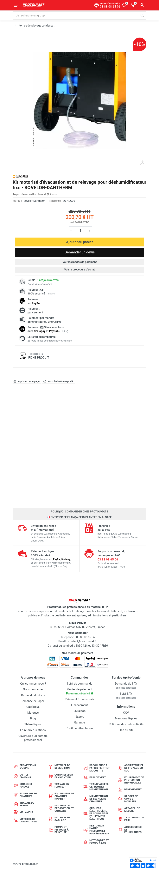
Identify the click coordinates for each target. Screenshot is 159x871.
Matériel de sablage (62, 819)
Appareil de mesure (132, 809)
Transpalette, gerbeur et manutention (99, 787)
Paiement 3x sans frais (79, 699)
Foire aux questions (33, 730)
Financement (79, 705)
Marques (33, 712)
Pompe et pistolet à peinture (61, 830)
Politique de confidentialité (126, 724)
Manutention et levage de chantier (98, 799)
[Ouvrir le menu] (16, 5)
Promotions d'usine (28, 766)
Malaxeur (26, 812)
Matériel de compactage (28, 820)
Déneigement (133, 789)
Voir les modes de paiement (79, 261)
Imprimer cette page (28, 381)
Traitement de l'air (134, 819)
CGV (126, 712)
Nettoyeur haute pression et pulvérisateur (99, 829)
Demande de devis (33, 695)
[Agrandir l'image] (141, 162)
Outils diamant (25, 776)
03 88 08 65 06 (108, 559)
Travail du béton (27, 804)
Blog (33, 718)
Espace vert (97, 777)
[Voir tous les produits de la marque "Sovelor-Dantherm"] (20, 176)
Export (79, 716)
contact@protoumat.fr (82, 641)
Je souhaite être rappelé (60, 381)
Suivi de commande (79, 683)
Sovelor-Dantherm (34, 200)
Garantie (79, 722)
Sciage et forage (26, 785)
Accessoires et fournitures (133, 830)
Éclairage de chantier (28, 795)
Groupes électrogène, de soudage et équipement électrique (98, 813)
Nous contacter (33, 689)
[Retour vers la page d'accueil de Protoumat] (33, 5)
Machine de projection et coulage (64, 808)
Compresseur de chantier (63, 776)
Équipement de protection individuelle (134, 780)
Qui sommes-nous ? (33, 683)
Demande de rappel (33, 701)
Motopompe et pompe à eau (99, 841)
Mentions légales (126, 718)
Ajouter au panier (79, 242)
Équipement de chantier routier (64, 796)
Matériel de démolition (62, 766)
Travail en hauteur (61, 785)
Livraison (80, 711)
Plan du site (126, 730)
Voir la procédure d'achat (79, 269)
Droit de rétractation (80, 728)
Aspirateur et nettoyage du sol (133, 768)
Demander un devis (80, 252)
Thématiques (32, 724)
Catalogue (33, 707)
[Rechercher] (142, 15)
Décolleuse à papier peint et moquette (99, 768)
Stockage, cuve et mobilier (131, 799)
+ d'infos (51, 294)
